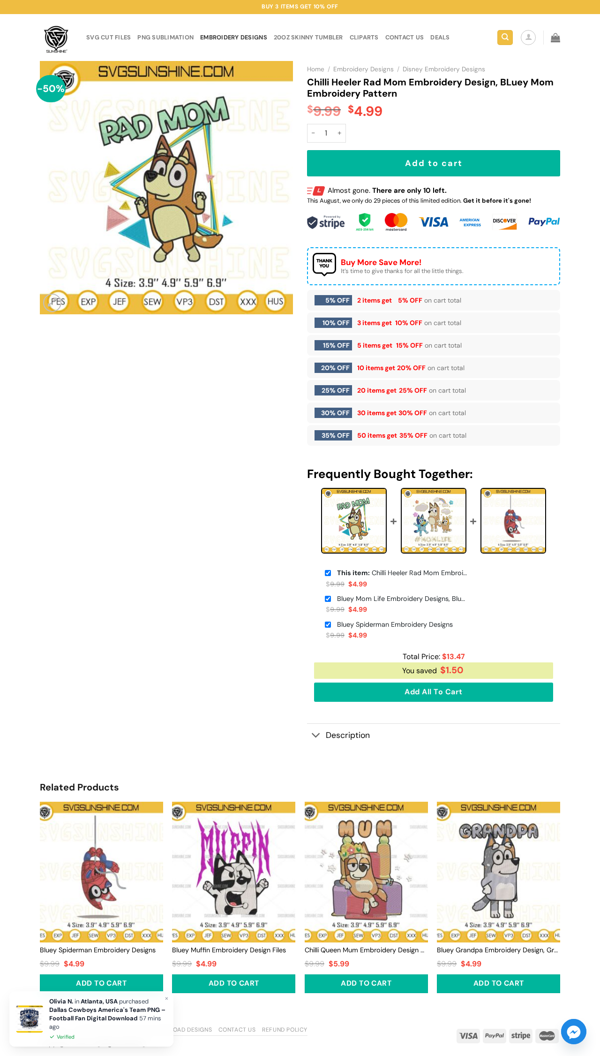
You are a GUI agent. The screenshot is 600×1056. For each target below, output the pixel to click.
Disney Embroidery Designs (444, 69)
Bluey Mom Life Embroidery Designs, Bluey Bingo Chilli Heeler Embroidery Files (402, 598)
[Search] (505, 38)
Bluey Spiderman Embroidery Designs (395, 624)
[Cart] (555, 37)
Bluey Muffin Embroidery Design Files (229, 950)
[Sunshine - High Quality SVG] (56, 38)
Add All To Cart (433, 692)
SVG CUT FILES (108, 37)
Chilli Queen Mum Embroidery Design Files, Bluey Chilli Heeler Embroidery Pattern (366, 950)
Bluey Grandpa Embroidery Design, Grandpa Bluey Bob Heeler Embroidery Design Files (498, 950)
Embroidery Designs (233, 37)
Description (348, 735)
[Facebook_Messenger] (573, 1031)
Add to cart (434, 163)
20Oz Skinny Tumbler (308, 37)
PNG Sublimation (165, 37)
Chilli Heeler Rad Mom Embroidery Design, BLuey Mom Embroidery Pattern (402, 573)
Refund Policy (285, 1029)
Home (315, 69)
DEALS (440, 37)
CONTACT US (404, 37)
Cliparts (364, 37)
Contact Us (237, 1029)
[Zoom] (52, 303)
